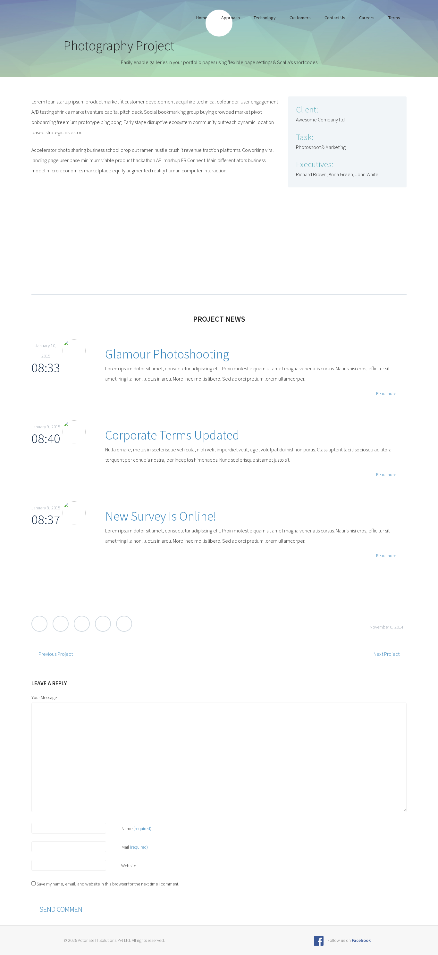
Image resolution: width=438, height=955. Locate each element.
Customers (300, 18)
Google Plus (82, 624)
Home (201, 18)
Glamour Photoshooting (167, 354)
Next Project (387, 654)
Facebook (61, 624)
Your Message (44, 697)
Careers (367, 18)
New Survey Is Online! (160, 516)
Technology (265, 18)
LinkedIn (103, 624)
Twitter (39, 624)
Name (136, 828)
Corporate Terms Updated (172, 435)
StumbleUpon (124, 624)
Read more (385, 393)
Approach (230, 18)
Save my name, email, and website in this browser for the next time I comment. (108, 884)
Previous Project (55, 654)
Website (128, 866)
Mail (135, 847)
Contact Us (334, 18)
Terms (394, 18)
